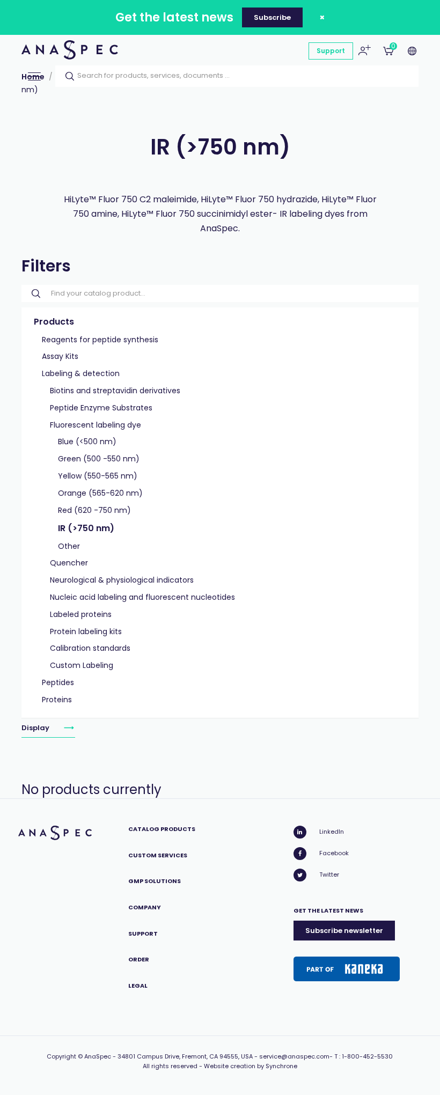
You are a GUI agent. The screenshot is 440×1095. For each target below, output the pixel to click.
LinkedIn (331, 831)
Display (36, 728)
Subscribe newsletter (344, 930)
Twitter (329, 874)
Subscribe (272, 17)
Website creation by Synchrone (250, 1066)
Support (331, 50)
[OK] (66, 76)
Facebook (334, 853)
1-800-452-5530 (367, 1056)
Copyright (61, 1056)
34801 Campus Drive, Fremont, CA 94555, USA (185, 1056)
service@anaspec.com (294, 1056)
